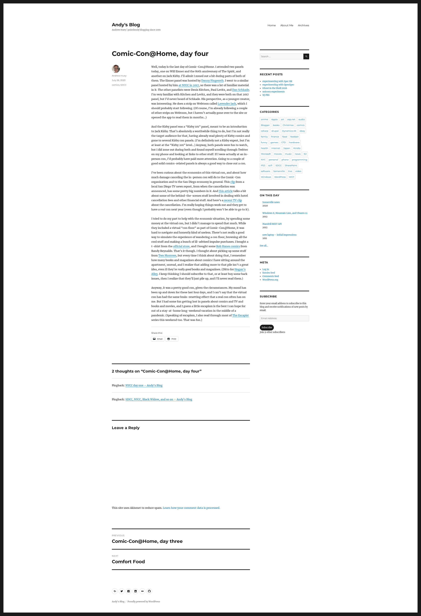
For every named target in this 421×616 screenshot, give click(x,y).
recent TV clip (232, 200)
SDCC (123, 85)
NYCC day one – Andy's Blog (143, 385)
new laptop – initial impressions (279, 234)
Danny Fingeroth (212, 80)
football (294, 136)
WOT (291, 177)
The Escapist (240, 315)
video (298, 171)
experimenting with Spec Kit (277, 81)
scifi (270, 165)
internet (275, 148)
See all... (264, 245)
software (265, 171)
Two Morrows (167, 255)
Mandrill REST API (272, 224)
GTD (283, 142)
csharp (264, 131)
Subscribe (267, 327)
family (264, 136)
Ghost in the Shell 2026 (274, 88)
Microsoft (266, 154)
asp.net (291, 119)
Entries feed (268, 272)
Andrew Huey (119, 75)
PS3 (263, 165)
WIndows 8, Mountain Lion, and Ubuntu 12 (284, 213)
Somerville (279, 171)
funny (264, 142)
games (274, 142)
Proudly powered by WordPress (143, 601)
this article (226, 191)
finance (275, 136)
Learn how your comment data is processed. (191, 507)
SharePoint (291, 165)
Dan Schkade (240, 89)
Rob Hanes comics (228, 246)
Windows (266, 177)
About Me (286, 25)
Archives (303, 25)
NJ (305, 154)
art (282, 119)
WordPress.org (270, 279)
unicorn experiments (273, 91)
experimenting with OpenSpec (278, 84)
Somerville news (271, 202)
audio (301, 119)
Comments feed (270, 276)
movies (278, 154)
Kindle (296, 148)
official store (181, 246)
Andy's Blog (126, 24)
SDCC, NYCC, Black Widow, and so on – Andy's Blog (158, 399)
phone (285, 159)
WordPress (280, 177)
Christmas (288, 125)
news (297, 154)
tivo (290, 171)
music (288, 154)
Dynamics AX (289, 131)
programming (299, 159)
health (264, 148)
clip (232, 181)
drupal (275, 131)
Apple (274, 119)
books (276, 125)
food (284, 136)
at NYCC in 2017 (189, 85)
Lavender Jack (227, 103)
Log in (265, 269)
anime (264, 119)
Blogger (265, 125)
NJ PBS (266, 95)
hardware (294, 142)
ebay (302, 131)
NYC (263, 159)
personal (273, 159)
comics (115, 85)
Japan (286, 148)
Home (272, 25)
